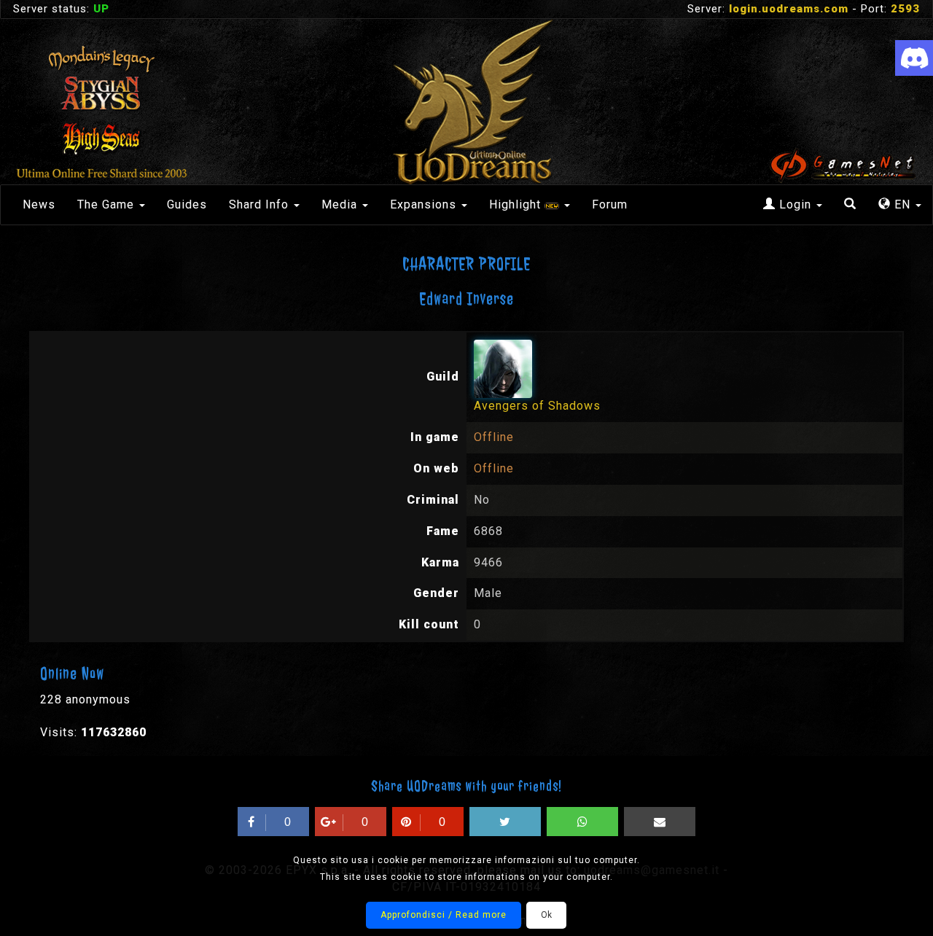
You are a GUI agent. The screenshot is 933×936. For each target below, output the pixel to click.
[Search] (850, 205)
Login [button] (795, 204)
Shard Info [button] (260, 204)
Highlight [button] (516, 204)
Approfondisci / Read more (443, 915)
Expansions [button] (425, 204)
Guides (187, 204)
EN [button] (902, 204)
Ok (546, 915)
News (39, 204)
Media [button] (341, 204)
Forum (610, 204)
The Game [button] (107, 204)
